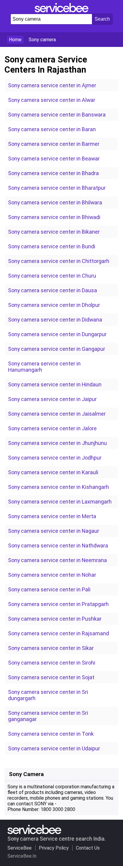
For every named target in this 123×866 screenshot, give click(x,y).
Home (15, 39)
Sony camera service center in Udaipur (54, 748)
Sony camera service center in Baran (52, 129)
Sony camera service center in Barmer (53, 144)
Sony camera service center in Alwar (51, 100)
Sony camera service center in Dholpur (54, 305)
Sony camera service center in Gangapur (56, 349)
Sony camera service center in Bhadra (53, 173)
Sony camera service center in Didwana (55, 319)
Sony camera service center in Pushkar (55, 619)
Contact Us (88, 848)
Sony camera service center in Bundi (51, 246)
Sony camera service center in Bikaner (54, 232)
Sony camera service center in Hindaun (55, 384)
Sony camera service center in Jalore (52, 428)
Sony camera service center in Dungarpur (57, 334)
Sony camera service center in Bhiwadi (54, 217)
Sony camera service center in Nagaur (53, 531)
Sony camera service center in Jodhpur (55, 458)
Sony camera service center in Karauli (53, 472)
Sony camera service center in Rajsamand (58, 633)
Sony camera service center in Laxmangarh (60, 501)
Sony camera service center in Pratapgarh (58, 604)
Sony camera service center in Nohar (52, 575)
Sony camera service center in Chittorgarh (58, 261)
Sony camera (42, 39)
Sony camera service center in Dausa (52, 290)
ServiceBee (19, 848)
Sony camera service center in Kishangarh (58, 487)
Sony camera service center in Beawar (54, 158)
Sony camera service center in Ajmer (52, 85)
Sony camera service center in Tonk (51, 734)
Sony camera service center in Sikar (51, 648)
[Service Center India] (61, 10)
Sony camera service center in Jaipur (52, 399)
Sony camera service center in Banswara (57, 114)
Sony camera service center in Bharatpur (57, 188)
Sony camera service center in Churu (52, 276)
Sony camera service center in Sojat (51, 677)
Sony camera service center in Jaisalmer (57, 414)
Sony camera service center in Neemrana (57, 560)
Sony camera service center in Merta (52, 516)
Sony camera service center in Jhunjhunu (57, 443)
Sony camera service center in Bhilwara (55, 202)
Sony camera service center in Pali (49, 589)
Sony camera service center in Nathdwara (58, 545)
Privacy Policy (54, 848)
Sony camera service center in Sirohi (51, 663)
